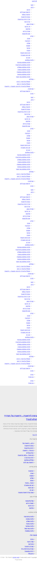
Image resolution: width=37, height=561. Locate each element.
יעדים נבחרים (30, 453)
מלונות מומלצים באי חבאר (23, 77)
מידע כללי (31, 553)
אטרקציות (31, 88)
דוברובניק (27, 41)
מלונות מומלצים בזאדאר (23, 74)
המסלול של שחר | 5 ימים (23, 84)
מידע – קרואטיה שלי (28, 443)
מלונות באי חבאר (29, 528)
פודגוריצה (31, 544)
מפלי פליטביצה (29, 501)
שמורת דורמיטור (29, 546)
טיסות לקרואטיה (25, 17)
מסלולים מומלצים (29, 460)
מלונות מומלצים (29, 60)
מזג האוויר (31, 377)
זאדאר (28, 48)
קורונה (28, 9)
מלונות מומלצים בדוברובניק (23, 65)
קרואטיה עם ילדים (25, 12)
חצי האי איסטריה (25, 55)
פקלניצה (28, 29)
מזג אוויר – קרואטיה (28, 450)
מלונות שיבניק (30, 523)
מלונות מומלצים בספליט (23, 67)
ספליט (28, 43)
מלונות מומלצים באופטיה (23, 72)
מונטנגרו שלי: (33, 535)
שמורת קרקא (26, 31)
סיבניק (28, 50)
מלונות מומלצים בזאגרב (24, 69)
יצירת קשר (27, 21)
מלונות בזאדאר (29, 526)
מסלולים (31, 79)
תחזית (32, 93)
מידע (32, 7)
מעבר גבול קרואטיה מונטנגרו (26, 492)
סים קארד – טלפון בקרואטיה (26, 455)
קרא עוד (34, 435)
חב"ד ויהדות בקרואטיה (24, 19)
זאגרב (28, 38)
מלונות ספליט (30, 521)
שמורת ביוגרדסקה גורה (27, 549)
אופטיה (28, 45)
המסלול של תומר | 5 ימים (23, 81)
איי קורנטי (27, 26)
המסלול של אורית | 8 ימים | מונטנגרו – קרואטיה (17, 86)
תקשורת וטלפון (26, 14)
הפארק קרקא (30, 503)
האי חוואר (31, 487)
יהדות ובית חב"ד (29, 457)
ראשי (32, 5)
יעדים (32, 36)
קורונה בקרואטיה (29, 448)
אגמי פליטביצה (26, 33)
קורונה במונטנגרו (29, 551)
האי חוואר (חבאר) (25, 53)
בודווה (32, 539)
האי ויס (28, 57)
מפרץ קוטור (30, 541)
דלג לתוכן (34, 1)
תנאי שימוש (16, 557)
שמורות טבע (30, 24)
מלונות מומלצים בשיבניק (23, 62)
